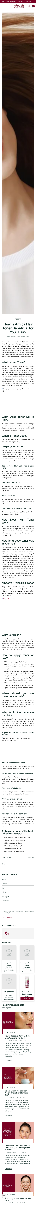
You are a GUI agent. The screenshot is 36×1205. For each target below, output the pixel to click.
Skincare (12, 1032)
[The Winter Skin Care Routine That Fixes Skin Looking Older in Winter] (18, 1132)
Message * (5, 897)
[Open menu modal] (2, 6)
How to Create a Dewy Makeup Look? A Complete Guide (18, 1037)
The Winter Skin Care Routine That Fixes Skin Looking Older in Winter (17, 1148)
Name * (4, 879)
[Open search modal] (29, 6)
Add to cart (26, 999)
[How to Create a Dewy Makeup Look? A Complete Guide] (18, 1023)
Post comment (7, 917)
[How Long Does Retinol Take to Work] (18, 1185)
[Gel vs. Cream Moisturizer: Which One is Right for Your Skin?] (18, 1078)
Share (6, 864)
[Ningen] (19, 6)
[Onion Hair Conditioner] (27, 981)
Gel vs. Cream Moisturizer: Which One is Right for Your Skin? (16, 1093)
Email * (4, 888)
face (6, 1032)
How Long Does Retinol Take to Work (18, 1199)
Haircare (18, 319)
